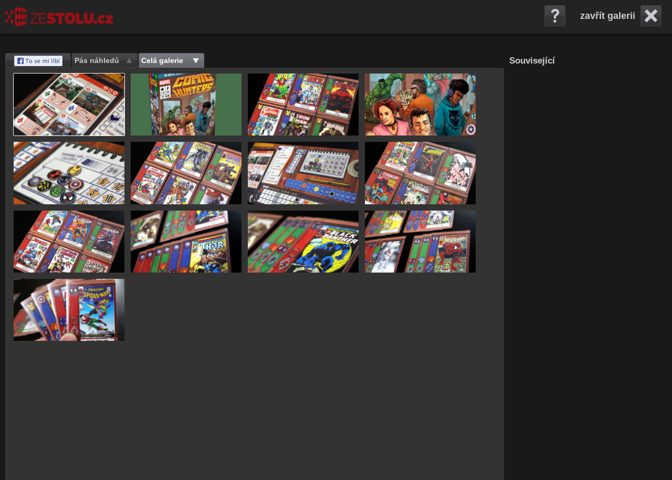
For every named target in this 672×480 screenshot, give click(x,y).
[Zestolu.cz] (59, 16)
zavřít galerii (607, 16)
